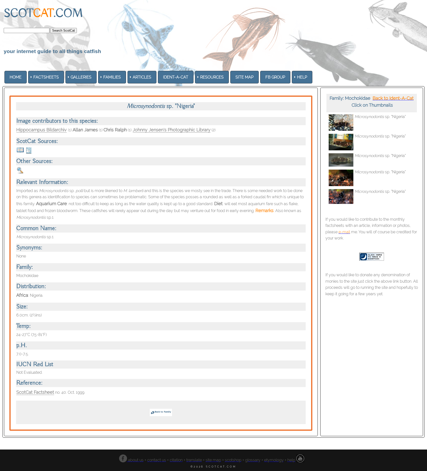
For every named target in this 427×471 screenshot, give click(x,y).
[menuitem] (15, 77)
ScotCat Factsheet (35, 392)
